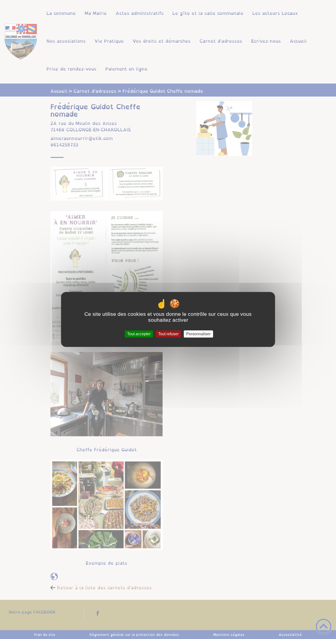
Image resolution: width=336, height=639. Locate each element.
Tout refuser (168, 334)
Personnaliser (198, 334)
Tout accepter (139, 334)
